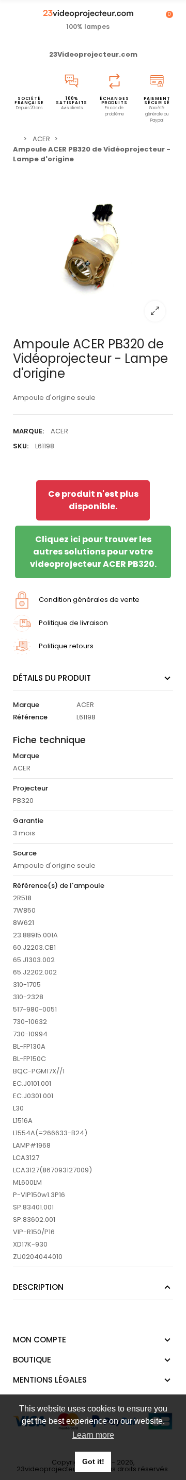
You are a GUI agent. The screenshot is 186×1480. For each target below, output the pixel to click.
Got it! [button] (93, 1461)
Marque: (28, 431)
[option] (93, 249)
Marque (26, 705)
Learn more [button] (93, 1435)
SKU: (20, 446)
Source (25, 853)
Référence (30, 717)
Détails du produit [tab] (52, 677)
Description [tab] (38, 1287)
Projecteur (30, 788)
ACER (59, 431)
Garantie (28, 821)
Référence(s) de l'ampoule (58, 885)
